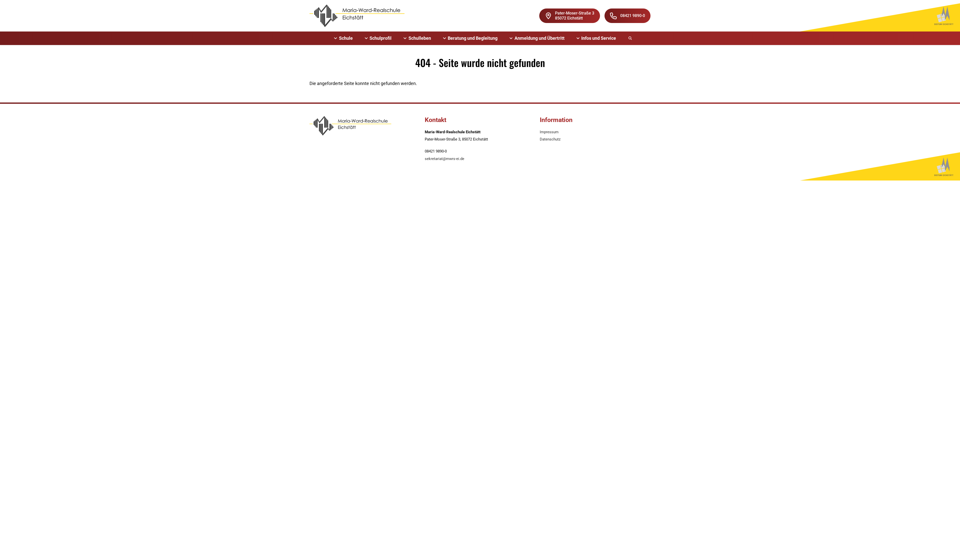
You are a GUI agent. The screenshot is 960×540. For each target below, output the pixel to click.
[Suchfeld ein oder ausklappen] (630, 38)
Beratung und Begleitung (473, 38)
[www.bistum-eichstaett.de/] (943, 15)
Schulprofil (381, 38)
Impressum (549, 132)
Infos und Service (598, 38)
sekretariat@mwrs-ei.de (444, 158)
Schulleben (419, 38)
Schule (346, 38)
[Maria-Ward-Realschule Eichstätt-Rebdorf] (357, 15)
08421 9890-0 (632, 15)
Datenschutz (550, 139)
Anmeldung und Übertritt (539, 38)
